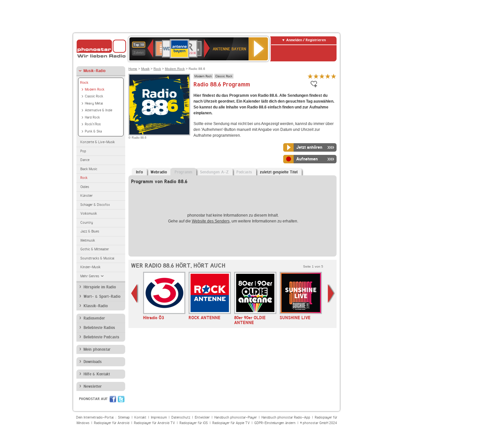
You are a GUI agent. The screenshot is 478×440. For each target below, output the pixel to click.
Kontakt (140, 417)
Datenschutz (180, 417)
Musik (145, 68)
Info (139, 172)
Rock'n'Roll (92, 124)
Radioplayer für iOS (193, 423)
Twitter (121, 399)
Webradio (159, 172)
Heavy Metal (94, 103)
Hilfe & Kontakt (97, 374)
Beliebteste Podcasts (101, 337)
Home (132, 68)
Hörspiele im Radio (100, 287)
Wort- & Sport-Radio (102, 296)
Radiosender (94, 318)
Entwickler (202, 417)
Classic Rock (94, 96)
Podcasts (244, 172)
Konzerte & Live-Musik (97, 142)
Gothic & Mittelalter (94, 249)
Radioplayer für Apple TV (231, 423)
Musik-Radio (94, 71)
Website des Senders (211, 221)
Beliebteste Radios (99, 327)
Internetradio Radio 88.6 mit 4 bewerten (328, 76)
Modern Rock (94, 89)
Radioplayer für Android (111, 423)
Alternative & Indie (98, 110)
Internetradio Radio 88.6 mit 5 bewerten (334, 76)
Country (86, 222)
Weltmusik (87, 240)
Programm (183, 172)
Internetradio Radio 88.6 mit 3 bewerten (322, 76)
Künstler (86, 196)
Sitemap (124, 417)
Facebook (113, 399)
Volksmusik (88, 213)
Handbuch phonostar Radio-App (285, 417)
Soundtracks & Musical (97, 258)
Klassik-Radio (96, 306)
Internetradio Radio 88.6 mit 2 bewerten (316, 76)
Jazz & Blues (89, 231)
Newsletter (93, 386)
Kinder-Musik (90, 267)
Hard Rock (92, 117)
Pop (83, 151)
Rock (84, 82)
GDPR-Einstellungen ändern (275, 423)
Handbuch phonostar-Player (235, 417)
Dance (84, 160)
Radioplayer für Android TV (154, 423)
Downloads (93, 361)
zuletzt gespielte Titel (279, 172)
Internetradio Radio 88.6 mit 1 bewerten (310, 76)
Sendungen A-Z (214, 172)
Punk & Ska (93, 131)
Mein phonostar (97, 349)
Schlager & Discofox (95, 205)
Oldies (84, 187)
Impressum (159, 417)
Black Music (88, 169)
